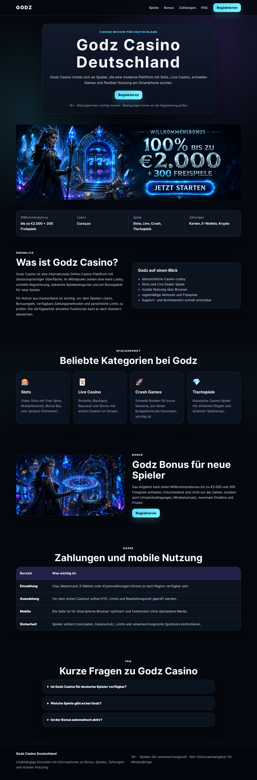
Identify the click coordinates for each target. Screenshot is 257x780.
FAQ (204, 8)
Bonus (169, 8)
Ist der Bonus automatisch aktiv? (76, 720)
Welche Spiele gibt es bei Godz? (76, 703)
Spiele (154, 8)
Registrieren (227, 8)
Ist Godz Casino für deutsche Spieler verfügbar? (89, 687)
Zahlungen (187, 8)
